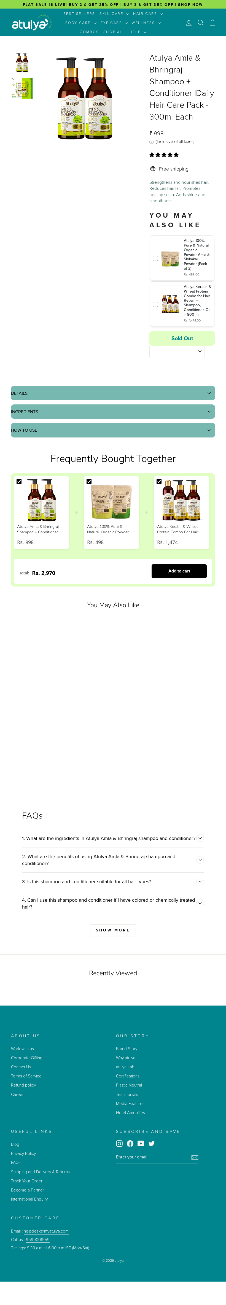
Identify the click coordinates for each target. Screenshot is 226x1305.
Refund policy (23, 1085)
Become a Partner (27, 1190)
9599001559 (38, 1239)
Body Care (78, 22)
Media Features (130, 1103)
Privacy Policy (23, 1153)
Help (136, 31)
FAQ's (16, 1162)
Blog (15, 1144)
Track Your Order (26, 1181)
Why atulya (125, 1058)
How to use (24, 430)
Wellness (144, 22)
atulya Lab (125, 1067)
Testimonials (127, 1094)
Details (19, 393)
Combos (89, 31)
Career (17, 1094)
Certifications (127, 1076)
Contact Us (21, 1067)
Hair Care (145, 13)
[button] (164, 154)
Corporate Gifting (26, 1058)
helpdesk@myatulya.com (46, 1231)
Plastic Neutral (129, 1085)
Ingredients (24, 412)
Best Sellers (79, 13)
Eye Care (112, 22)
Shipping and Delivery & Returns (40, 1172)
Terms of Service (26, 1076)
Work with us (22, 1048)
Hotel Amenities (130, 1112)
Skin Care (112, 13)
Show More (113, 930)
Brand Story (126, 1048)
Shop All (114, 31)
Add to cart (179, 571)
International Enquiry (29, 1199)
